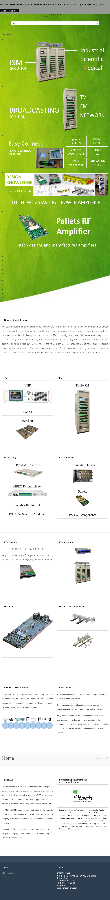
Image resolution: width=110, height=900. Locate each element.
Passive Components (82, 515)
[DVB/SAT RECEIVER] (27, 477)
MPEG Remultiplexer (27, 486)
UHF (27, 385)
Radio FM (82, 385)
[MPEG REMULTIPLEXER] (27, 496)
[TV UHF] (27, 402)
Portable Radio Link (27, 505)
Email (104, 758)
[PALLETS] (82, 505)
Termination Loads (82, 465)
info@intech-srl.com (67, 887)
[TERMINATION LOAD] (82, 482)
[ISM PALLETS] (27, 630)
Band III (27, 420)
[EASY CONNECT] (27, 728)
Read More (13, 11)
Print (98, 758)
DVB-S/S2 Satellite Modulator (27, 514)
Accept (3, 11)
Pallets (82, 491)
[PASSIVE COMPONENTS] (83, 647)
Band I (27, 412)
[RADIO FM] (82, 434)
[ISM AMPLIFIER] (83, 554)
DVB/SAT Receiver (27, 465)
